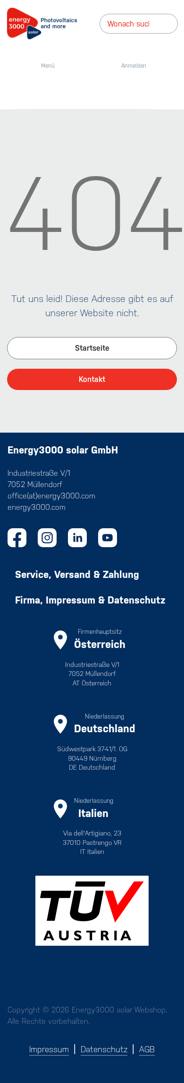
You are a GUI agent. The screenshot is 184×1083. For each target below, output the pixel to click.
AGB (147, 1049)
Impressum (49, 1049)
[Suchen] (174, 24)
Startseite (92, 348)
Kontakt (92, 379)
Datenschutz (104, 1049)
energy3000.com (37, 507)
